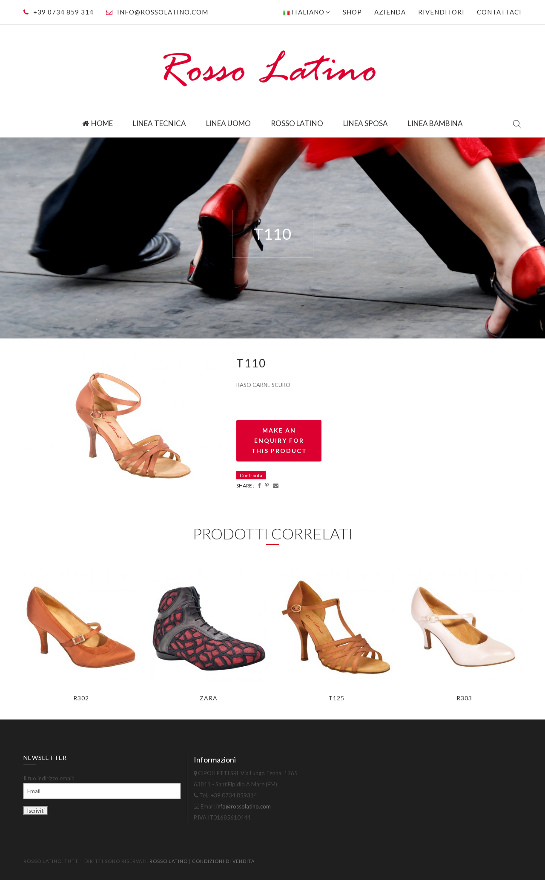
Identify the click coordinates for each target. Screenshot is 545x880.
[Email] (275, 485)
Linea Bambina (435, 123)
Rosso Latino (297, 123)
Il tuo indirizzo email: (48, 778)
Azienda (390, 12)
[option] (123, 422)
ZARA (209, 698)
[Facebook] (259, 485)
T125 (336, 698)
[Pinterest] (267, 485)
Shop (352, 12)
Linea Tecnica (159, 123)
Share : (245, 485)
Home (102, 123)
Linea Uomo (228, 123)
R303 (464, 698)
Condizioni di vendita (223, 861)
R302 (81, 698)
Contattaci (499, 12)
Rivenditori (441, 12)
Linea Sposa (365, 123)
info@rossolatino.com (162, 12)
